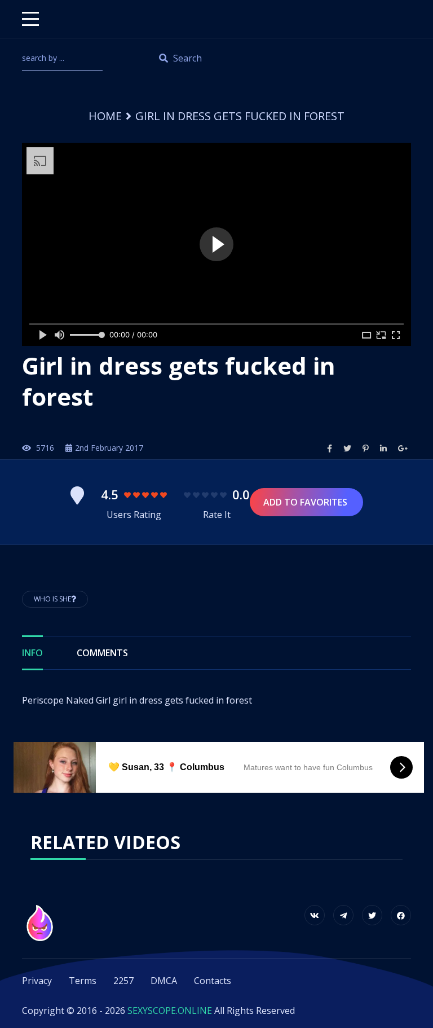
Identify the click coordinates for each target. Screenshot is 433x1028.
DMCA (164, 980)
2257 (123, 980)
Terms (82, 980)
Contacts (212, 980)
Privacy (37, 980)
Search (186, 58)
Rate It (217, 514)
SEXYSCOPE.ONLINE (169, 1010)
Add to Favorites (306, 502)
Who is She (52, 599)
